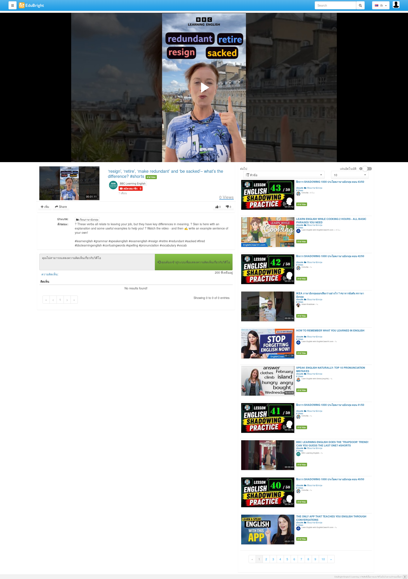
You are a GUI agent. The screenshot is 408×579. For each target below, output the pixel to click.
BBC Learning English (133, 183)
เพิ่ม (46, 206)
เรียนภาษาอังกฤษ (88, 219)
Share (62, 206)
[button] (129, 188)
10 (323, 559)
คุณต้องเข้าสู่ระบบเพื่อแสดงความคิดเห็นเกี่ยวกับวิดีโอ (195, 262)
